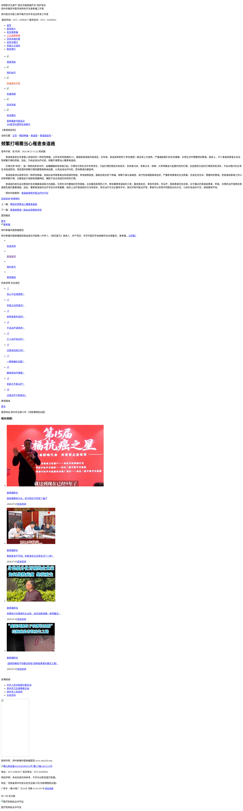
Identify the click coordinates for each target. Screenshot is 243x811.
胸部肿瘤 (23, 135)
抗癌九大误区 (13, 46)
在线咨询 (5, 198)
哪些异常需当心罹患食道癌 (23, 204)
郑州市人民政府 (14, 692)
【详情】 (132, 236)
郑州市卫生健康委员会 (18, 688)
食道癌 (34, 135)
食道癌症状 (45, 135)
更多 (3, 221)
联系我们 (11, 49)
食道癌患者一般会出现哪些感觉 (26, 210)
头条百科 (11, 695)
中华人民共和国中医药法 (19, 685)
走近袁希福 (12, 32)
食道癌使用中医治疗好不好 (34, 193)
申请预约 (15, 198)
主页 (14, 135)
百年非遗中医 (13, 39)
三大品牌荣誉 (13, 35)
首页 (9, 25)
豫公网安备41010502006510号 (18, 766)
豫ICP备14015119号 (42, 766)
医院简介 (11, 29)
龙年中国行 (12, 42)
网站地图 (49, 788)
